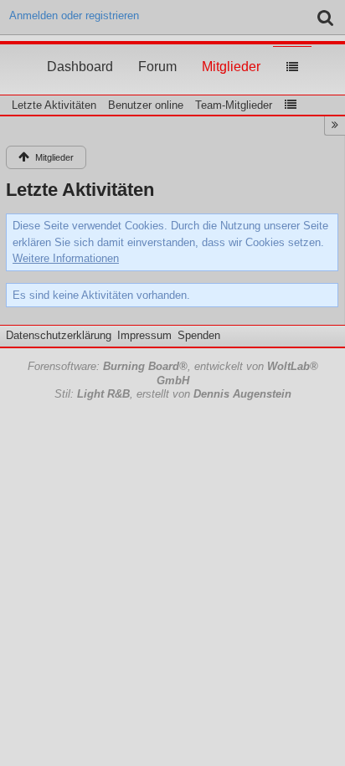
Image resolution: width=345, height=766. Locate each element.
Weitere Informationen (66, 258)
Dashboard (80, 51)
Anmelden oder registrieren (74, 15)
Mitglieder (231, 51)
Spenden (199, 335)
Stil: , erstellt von (172, 394)
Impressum (144, 335)
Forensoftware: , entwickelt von (173, 373)
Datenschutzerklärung (58, 335)
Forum (157, 51)
